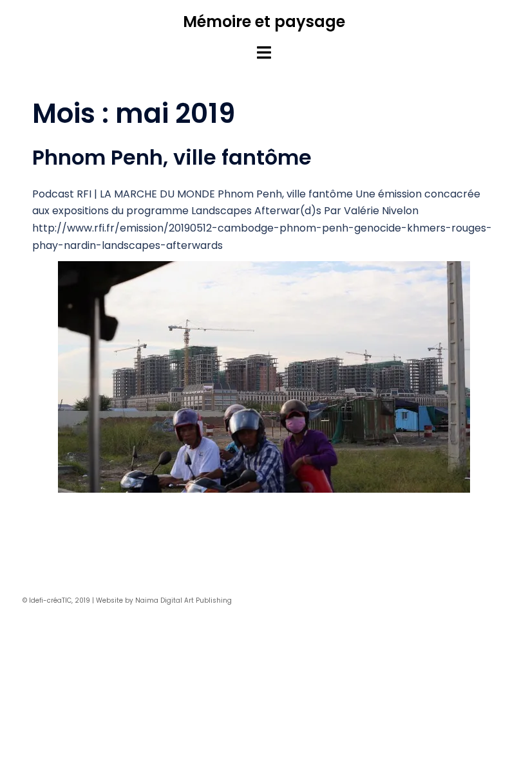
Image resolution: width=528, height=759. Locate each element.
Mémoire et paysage (264, 21)
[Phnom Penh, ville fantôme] (264, 379)
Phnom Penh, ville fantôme (172, 157)
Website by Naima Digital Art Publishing (164, 600)
